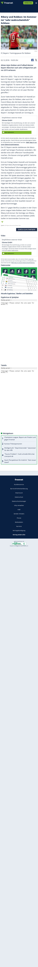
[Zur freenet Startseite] (7, 2)
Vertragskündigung (19, 530)
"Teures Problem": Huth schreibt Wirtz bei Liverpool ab (19, 455)
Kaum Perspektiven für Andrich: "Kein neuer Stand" (20, 461)
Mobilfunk (28, 3)
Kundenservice (19, 484)
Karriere (19, 526)
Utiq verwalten (19, 505)
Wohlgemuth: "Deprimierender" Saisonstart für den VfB (20, 449)
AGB (19, 509)
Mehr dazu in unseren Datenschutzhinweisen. (23, 262)
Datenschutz (19, 497)
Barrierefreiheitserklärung (19, 489)
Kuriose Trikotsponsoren (13, 444)
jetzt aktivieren (9, 132)
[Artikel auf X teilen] (36, 60)
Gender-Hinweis (19, 514)
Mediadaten (19, 522)
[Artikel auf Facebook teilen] (32, 60)
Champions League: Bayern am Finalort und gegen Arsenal (20, 438)
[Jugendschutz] (19, 543)
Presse (19, 518)
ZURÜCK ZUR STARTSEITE (26, 230)
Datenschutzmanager (19, 501)
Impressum (19, 493)
